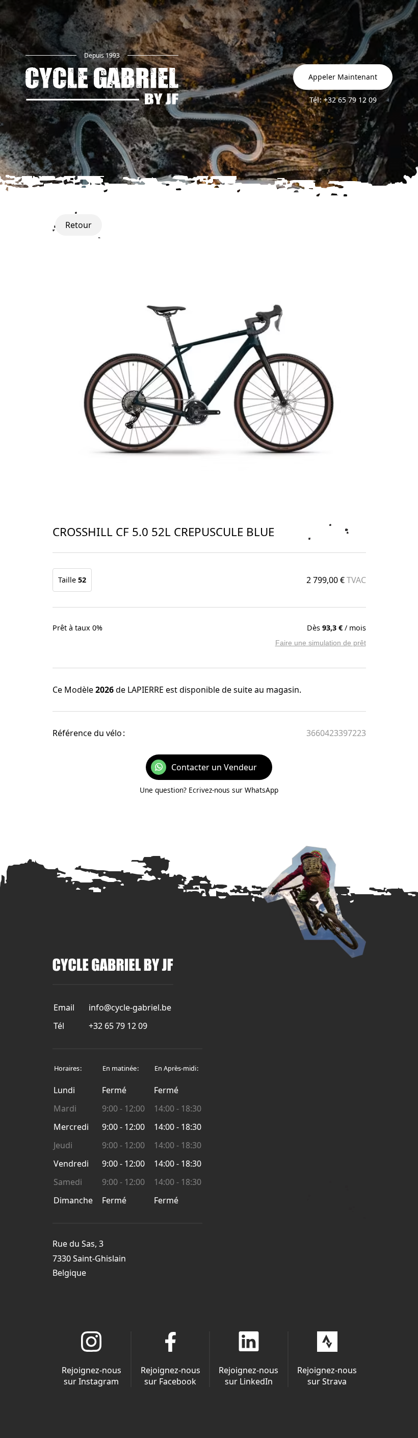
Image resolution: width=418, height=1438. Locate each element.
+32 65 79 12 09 (118, 1025)
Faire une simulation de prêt (320, 643)
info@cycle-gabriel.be (130, 1007)
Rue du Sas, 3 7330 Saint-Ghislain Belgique (89, 1258)
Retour (78, 225)
